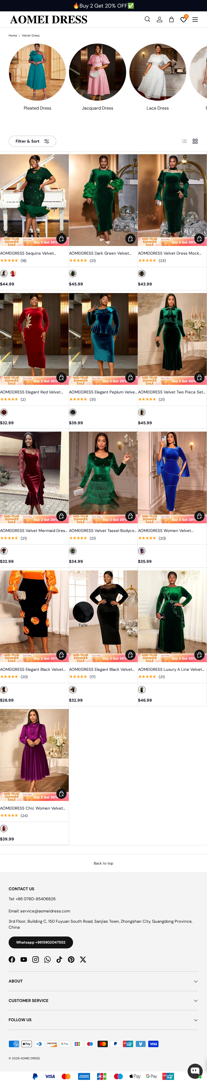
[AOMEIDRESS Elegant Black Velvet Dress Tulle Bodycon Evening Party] (103, 616)
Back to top (103, 863)
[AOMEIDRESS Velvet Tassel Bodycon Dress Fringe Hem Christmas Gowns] (103, 477)
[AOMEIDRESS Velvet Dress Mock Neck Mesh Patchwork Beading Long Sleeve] (172, 200)
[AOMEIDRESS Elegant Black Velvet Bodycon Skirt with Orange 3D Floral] (34, 616)
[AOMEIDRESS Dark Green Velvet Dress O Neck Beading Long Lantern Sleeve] (103, 200)
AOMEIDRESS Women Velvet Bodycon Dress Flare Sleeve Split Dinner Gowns (169, 531)
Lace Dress (158, 108)
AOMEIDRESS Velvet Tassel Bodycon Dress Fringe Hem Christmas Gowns (103, 531)
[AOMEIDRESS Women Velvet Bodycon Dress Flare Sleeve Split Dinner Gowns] (172, 477)
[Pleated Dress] (37, 72)
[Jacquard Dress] (97, 72)
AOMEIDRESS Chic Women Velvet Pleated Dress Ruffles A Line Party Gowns (32, 808)
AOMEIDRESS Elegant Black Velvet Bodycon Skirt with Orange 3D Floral (34, 670)
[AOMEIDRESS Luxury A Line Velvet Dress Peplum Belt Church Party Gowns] (172, 616)
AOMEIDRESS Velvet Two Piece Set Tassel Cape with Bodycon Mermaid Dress (171, 392)
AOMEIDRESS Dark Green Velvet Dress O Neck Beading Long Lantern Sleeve (103, 254)
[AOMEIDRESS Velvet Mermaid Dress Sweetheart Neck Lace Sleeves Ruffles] (34, 477)
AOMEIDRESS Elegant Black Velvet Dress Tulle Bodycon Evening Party (101, 670)
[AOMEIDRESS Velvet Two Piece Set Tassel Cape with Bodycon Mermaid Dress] (172, 339)
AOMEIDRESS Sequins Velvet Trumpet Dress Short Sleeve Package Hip (27, 254)
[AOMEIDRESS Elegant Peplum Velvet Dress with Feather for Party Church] (103, 339)
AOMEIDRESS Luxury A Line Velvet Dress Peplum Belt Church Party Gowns (170, 670)
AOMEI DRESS (30, 1058)
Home (13, 35)
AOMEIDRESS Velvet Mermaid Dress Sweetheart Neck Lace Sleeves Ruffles (33, 531)
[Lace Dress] (157, 72)
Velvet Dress (31, 35)
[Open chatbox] (195, 1071)
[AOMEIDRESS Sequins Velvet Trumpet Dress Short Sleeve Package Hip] (34, 200)
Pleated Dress (37, 108)
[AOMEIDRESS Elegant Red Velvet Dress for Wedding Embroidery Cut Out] (34, 339)
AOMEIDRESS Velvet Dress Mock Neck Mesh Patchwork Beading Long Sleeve (168, 254)
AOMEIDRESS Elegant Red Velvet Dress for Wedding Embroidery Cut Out (33, 392)
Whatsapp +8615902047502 (40, 942)
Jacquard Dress (97, 108)
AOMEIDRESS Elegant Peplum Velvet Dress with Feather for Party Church (102, 392)
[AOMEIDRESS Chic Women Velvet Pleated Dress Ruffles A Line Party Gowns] (34, 755)
